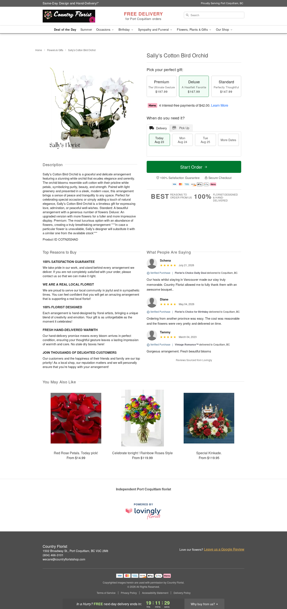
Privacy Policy (129, 593)
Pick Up (184, 128)
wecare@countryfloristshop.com (64, 559)
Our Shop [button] (223, 29)
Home (38, 50)
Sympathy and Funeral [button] (154, 29)
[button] (276, 591)
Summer (86, 29)
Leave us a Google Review (224, 549)
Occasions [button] (103, 29)
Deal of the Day (65, 29)
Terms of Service (106, 593)
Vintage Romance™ (187, 344)
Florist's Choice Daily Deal (190, 273)
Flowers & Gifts (55, 50)
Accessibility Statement (155, 593)
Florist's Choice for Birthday (191, 312)
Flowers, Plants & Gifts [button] (192, 29)
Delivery (161, 128)
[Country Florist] (73, 16)
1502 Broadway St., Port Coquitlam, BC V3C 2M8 (75, 551)
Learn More (219, 105)
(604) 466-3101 (53, 555)
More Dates (228, 140)
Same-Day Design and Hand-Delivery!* (71, 3)
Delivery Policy (182, 593)
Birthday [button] (124, 29)
